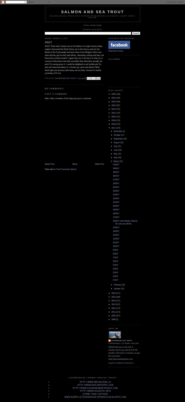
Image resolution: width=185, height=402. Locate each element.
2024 (113, 102)
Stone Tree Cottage (95, 394)
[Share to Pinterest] (99, 78)
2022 (113, 109)
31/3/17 (116, 165)
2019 (113, 120)
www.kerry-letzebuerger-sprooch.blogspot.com (95, 397)
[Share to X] (93, 78)
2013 (113, 304)
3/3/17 (115, 272)
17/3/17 (116, 217)
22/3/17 (116, 198)
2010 (113, 316)
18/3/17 (116, 213)
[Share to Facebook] (96, 78)
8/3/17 (115, 254)
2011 (113, 312)
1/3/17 (115, 280)
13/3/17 (116, 235)
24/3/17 (116, 191)
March (117, 161)
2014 (113, 301)
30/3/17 (116, 168)
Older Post (99, 164)
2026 (113, 94)
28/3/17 (116, 176)
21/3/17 (116, 202)
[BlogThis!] (90, 78)
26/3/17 (116, 183)
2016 (113, 293)
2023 (113, 105)
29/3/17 (116, 172)
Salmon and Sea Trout (92, 12)
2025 (113, 98)
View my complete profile (121, 363)
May (116, 154)
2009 (113, 319)
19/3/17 (116, 210)
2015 (113, 297)
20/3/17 (116, 206)
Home (74, 164)
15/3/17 (116, 227)
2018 (113, 124)
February (118, 285)
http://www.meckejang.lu (95, 382)
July (116, 146)
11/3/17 (116, 242)
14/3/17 (116, 231)
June (116, 150)
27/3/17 (116, 180)
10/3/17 (116, 246)
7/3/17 (115, 257)
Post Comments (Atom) (66, 169)
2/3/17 (115, 276)
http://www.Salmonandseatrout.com (95, 388)
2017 (113, 128)
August (117, 142)
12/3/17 (116, 239)
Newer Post (49, 164)
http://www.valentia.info (95, 391)
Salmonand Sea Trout (121, 340)
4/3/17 (115, 269)
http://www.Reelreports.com (95, 385)
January (117, 288)
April (116, 157)
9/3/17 (115, 250)
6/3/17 (115, 261)
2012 (113, 308)
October (117, 135)
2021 (113, 113)
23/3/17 (116, 195)
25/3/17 (116, 187)
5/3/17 (115, 265)
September (118, 139)
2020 (113, 117)
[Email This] (88, 78)
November (118, 131)
